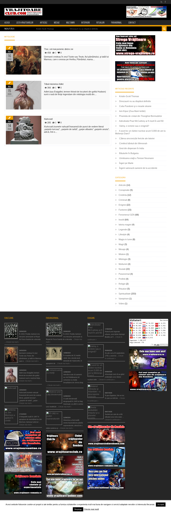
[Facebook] (165, 2)
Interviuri (85, 22)
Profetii (122, 279)
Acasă (7, 22)
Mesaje (57, 22)
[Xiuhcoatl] (23, 130)
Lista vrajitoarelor (24, 22)
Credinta (123, 195)
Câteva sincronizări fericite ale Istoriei (137, 138)
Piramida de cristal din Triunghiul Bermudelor (140, 116)
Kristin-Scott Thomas (45, 29)
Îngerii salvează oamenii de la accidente (138, 168)
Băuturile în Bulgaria (129, 153)
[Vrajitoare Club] (23, 11)
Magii (121, 244)
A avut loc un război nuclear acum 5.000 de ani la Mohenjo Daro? (115, 366)
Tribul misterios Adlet (54, 84)
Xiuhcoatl (48, 119)
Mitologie (123, 259)
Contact (132, 22)
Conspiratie (124, 190)
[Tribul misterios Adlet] (23, 95)
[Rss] (161, 2)
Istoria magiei (125, 224)
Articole (43, 22)
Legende (123, 229)
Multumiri (70, 22)
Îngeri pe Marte (126, 163)
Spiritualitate (125, 294)
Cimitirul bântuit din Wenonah (133, 143)
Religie (122, 284)
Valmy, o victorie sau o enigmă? (134, 126)
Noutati (122, 269)
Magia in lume (125, 239)
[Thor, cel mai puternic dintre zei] (23, 60)
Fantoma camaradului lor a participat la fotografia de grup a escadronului (30, 326)
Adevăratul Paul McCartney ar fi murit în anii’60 (141, 121)
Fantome (123, 210)
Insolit (121, 220)
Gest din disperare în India (131, 148)
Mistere (122, 254)
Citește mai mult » (12, 342)
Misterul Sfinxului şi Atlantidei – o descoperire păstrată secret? (114, 387)
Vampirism (124, 299)
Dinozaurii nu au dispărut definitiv (84, 29)
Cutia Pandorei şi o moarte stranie (135, 106)
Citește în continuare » (107, 380)
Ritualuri (100, 22)
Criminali (123, 200)
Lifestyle (123, 234)
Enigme (122, 205)
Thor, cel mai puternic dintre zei (58, 49)
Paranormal (116, 22)
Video (121, 303)
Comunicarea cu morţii (71, 369)
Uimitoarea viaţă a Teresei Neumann (136, 158)
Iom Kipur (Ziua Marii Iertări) (132, 111)
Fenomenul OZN (127, 215)
